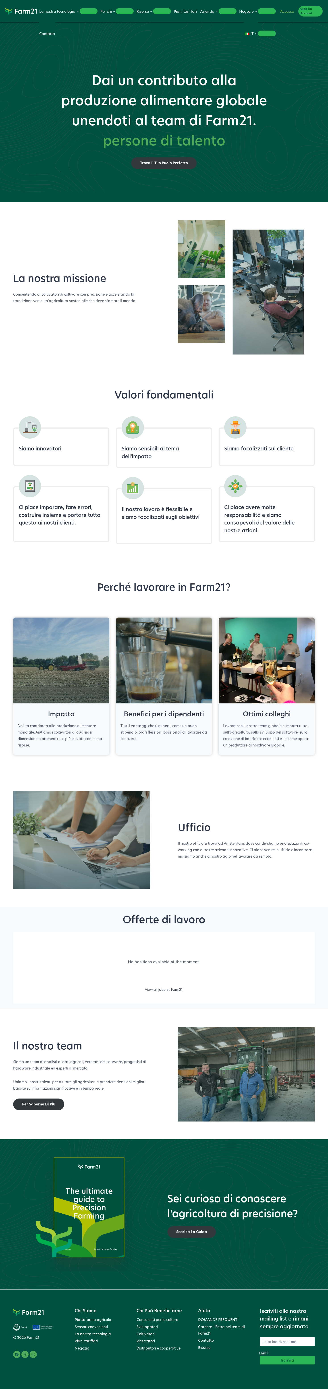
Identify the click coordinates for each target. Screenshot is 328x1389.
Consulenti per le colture (157, 1319)
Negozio (82, 1348)
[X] (25, 1354)
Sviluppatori (147, 1326)
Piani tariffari (185, 11)
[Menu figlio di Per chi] (125, 11)
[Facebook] (16, 1354)
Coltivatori (146, 1333)
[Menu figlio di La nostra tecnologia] (89, 11)
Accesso (287, 11)
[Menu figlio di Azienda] (228, 11)
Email (263, 1353)
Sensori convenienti (91, 1326)
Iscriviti (287, 1360)
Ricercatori (146, 1341)
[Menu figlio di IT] (267, 33)
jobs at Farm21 (170, 989)
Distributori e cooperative (159, 1348)
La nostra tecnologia (93, 1333)
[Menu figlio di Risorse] (162, 11)
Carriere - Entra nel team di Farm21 (221, 1329)
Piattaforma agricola (93, 1319)
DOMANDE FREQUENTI (218, 1319)
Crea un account (306, 11)
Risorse (204, 1347)
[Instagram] (33, 1354)
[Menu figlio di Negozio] (267, 11)
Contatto (47, 33)
